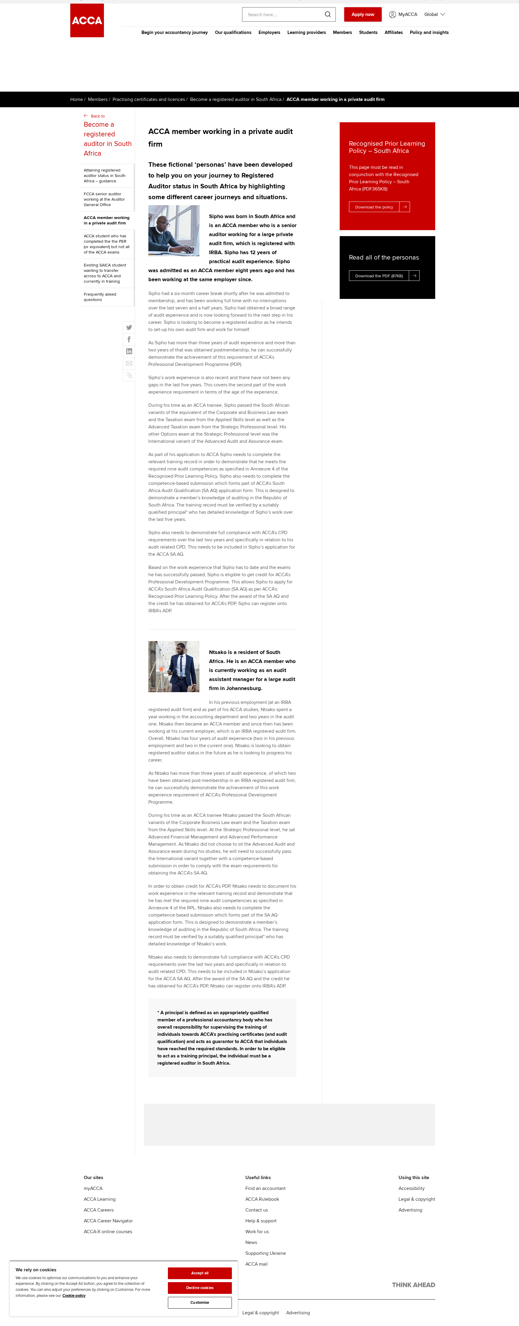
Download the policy (374, 207)
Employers (269, 32)
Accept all (199, 1273)
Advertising (410, 1210)
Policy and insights (429, 32)
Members (342, 32)
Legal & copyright (417, 1199)
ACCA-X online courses (108, 1232)
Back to (108, 136)
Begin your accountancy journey (174, 32)
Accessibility (412, 1188)
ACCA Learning (100, 1199)
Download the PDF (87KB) (379, 275)
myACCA (93, 1188)
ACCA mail (256, 1264)
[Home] (87, 36)
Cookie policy (74, 1295)
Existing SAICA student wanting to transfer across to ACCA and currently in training (105, 273)
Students (368, 32)
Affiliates (394, 32)
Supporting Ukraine (265, 1253)
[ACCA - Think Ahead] (413, 1286)
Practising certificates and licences (149, 99)
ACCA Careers (99, 1210)
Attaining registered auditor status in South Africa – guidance (105, 176)
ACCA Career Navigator (108, 1221)
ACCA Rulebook (262, 1199)
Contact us (256, 1210)
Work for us (257, 1232)
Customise (199, 1302)
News (251, 1242)
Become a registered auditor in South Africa (235, 99)
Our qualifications (233, 32)
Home (76, 99)
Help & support (261, 1221)
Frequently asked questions (100, 297)
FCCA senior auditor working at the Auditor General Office (104, 199)
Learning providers (306, 32)
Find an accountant (265, 1188)
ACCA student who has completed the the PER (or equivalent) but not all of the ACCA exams (106, 244)
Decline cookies (200, 1287)
